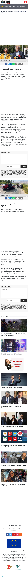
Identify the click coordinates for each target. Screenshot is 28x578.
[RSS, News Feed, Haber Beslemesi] (20, 534)
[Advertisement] (14, 29)
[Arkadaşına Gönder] (16, 64)
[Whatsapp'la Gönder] (13, 64)
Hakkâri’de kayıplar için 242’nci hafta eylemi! (15, 6)
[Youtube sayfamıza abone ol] (14, 534)
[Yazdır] (19, 64)
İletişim (14, 528)
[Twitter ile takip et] (10, 534)
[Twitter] (9, 64)
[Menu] (25, 2)
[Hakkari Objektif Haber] (5, 2)
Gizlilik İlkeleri (20, 528)
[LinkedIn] (11, 64)
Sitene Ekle (13, 530)
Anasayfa (5, 528)
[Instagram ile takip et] (17, 534)
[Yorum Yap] (21, 64)
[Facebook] (6, 64)
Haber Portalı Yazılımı (7, 576)
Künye (10, 528)
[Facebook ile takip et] (7, 534)
